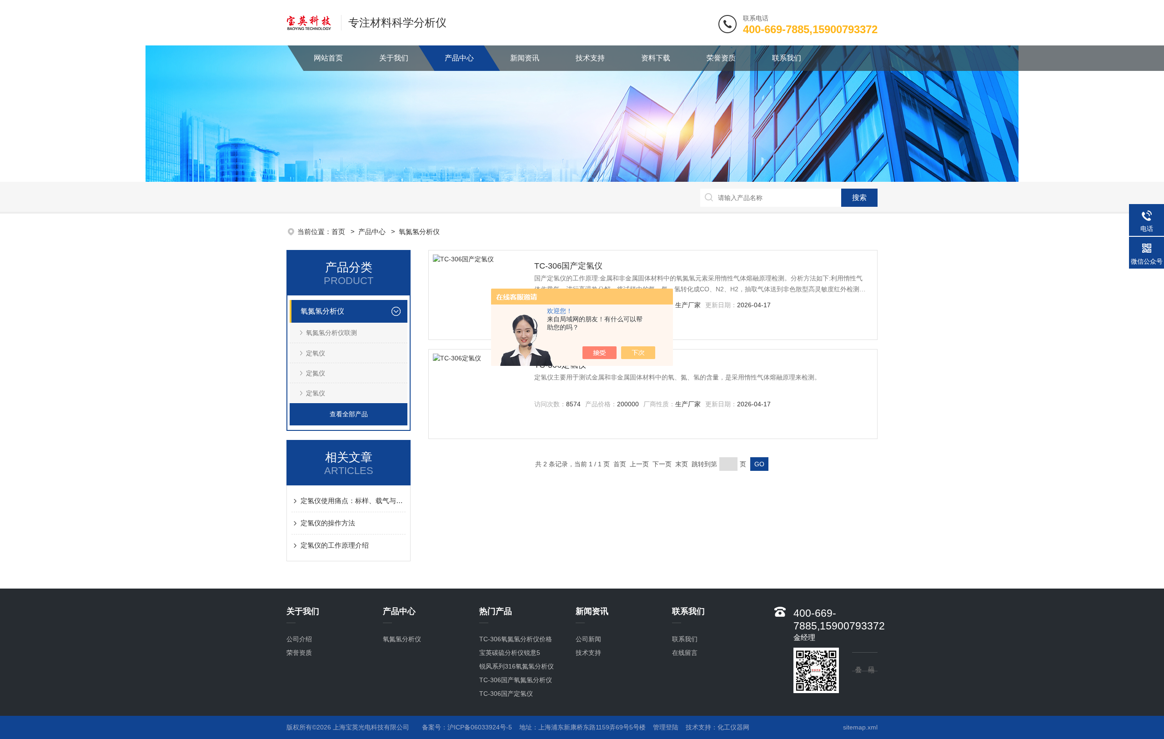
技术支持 (590, 58)
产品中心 (459, 58)
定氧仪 (315, 353)
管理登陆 (665, 727)
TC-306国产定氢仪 (568, 265)
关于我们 (393, 58)
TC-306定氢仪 (560, 365)
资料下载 (655, 58)
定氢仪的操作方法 (328, 523)
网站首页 (328, 58)
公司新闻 (588, 639)
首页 (339, 231)
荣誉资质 (721, 58)
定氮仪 (315, 373)
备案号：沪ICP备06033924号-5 (467, 727)
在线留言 (684, 652)
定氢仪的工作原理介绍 (335, 545)
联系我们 (786, 58)
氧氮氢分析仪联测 (331, 332)
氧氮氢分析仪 (419, 231)
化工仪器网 (733, 727)
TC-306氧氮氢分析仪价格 (515, 639)
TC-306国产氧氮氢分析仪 (515, 680)
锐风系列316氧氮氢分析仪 (516, 666)
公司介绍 (299, 639)
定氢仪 (315, 393)
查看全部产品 (349, 414)
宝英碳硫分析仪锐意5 (509, 652)
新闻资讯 (524, 58)
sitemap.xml (860, 727)
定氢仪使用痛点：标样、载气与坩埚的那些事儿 (353, 500)
